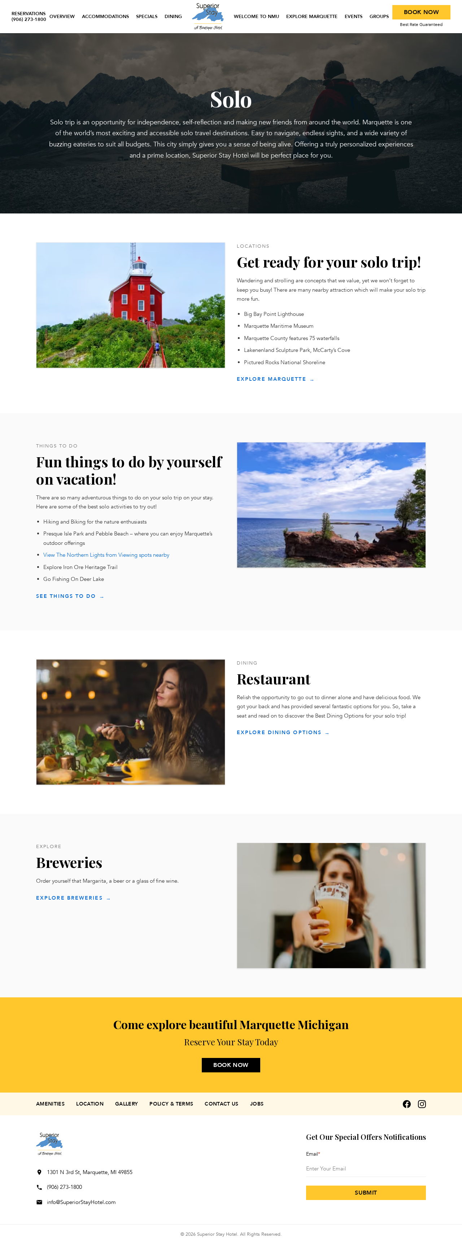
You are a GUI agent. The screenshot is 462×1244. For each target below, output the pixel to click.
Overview (62, 16)
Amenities (50, 1103)
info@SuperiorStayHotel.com (81, 1202)
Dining (173, 16)
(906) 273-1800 (64, 1187)
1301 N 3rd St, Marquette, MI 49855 (89, 1172)
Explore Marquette (311, 16)
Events (353, 16)
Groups (379, 16)
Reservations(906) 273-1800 (29, 17)
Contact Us (222, 1103)
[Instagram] (422, 1104)
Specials (146, 16)
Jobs (256, 1103)
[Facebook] (407, 1104)
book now (230, 1065)
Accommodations (105, 16)
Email (313, 1154)
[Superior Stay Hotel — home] (208, 16)
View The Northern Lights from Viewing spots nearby (106, 555)
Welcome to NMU (256, 16)
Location (90, 1103)
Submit (366, 1193)
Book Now (421, 12)
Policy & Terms (171, 1103)
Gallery (126, 1103)
